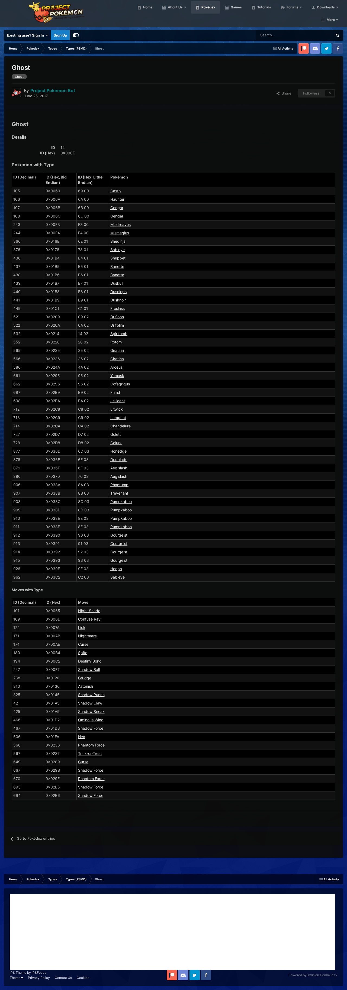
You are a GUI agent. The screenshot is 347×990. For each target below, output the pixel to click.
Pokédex (208, 7)
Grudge (84, 678)
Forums (292, 7)
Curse (83, 644)
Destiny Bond (90, 661)
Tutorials (263, 7)
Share (285, 93)
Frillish (115, 392)
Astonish (85, 686)
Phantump (119, 484)
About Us (175, 7)
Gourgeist (118, 535)
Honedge (118, 451)
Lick (81, 627)
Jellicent (117, 400)
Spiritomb (118, 333)
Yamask (117, 375)
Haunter (117, 199)
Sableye (117, 249)
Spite (82, 652)
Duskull (116, 283)
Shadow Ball (89, 669)
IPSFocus (39, 972)
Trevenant (119, 493)
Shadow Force (90, 728)
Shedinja (118, 241)
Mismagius (119, 233)
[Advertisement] (172, 932)
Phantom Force (91, 745)
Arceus (116, 367)
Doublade (118, 459)
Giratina (117, 350)
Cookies (83, 978)
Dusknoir (118, 300)
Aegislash (118, 468)
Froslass (117, 308)
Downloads (325, 7)
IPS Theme (18, 972)
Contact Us (63, 978)
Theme (15, 978)
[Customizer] (76, 35)
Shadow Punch (91, 694)
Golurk (116, 442)
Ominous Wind (91, 720)
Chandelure (120, 426)
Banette (117, 266)
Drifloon (117, 316)
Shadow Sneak (91, 711)
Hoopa (116, 568)
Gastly (115, 191)
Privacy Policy (39, 978)
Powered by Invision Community (312, 975)
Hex (81, 736)
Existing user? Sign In (26, 35)
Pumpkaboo (121, 501)
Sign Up (60, 35)
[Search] (337, 35)
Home (147, 7)
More (331, 20)
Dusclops (118, 291)
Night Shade (89, 610)
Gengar (116, 207)
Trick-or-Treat (90, 753)
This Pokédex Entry (310, 35)
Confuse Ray (89, 619)
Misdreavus (120, 224)
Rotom (116, 342)
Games (236, 7)
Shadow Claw (90, 703)
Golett (115, 434)
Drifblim (117, 325)
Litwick (116, 409)
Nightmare (87, 636)
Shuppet (118, 258)
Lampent (118, 417)
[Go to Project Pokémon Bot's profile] (16, 92)
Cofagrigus (120, 384)
